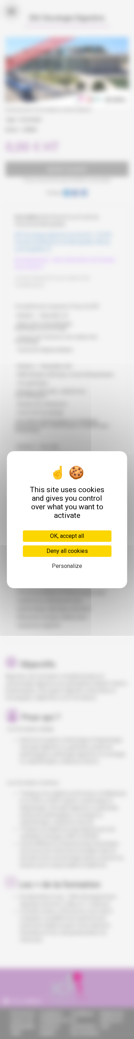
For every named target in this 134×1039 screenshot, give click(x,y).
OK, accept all (67, 536)
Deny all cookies (67, 551)
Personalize (67, 566)
